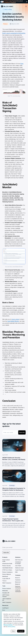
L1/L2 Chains (18, 565)
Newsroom (18, 582)
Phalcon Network (6, 574)
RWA (16, 572)
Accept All (20, 631)
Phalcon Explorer (6, 588)
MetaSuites (5, 590)
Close (13, 631)
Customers (17, 579)
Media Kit (17, 584)
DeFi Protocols (18, 559)
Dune (21, 63)
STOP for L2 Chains (7, 570)
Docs (3, 610)
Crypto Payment (19, 570)
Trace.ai (4, 580)
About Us (17, 577)
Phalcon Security (6, 565)
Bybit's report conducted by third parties (13, 33)
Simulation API (5, 592)
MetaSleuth (5, 576)
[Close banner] (26, 2)
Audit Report (5, 608)
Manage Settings (8, 624)
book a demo (15, 319)
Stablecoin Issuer (19, 567)
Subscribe (22, 432)
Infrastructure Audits (7, 563)
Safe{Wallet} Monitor (13, 321)
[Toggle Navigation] (26, 6)
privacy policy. (11, 626)
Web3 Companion (6, 583)
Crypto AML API (6, 578)
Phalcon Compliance (7, 572)
